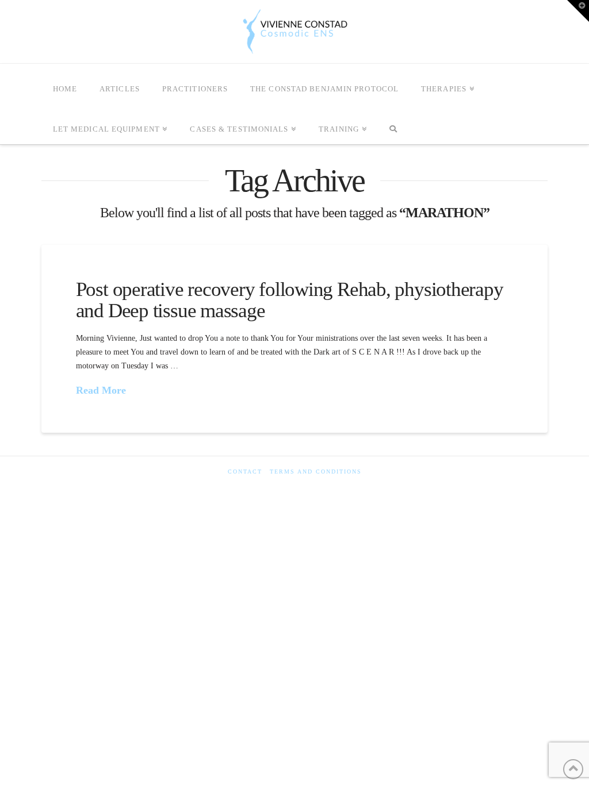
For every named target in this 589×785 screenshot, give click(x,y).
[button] (578, 11)
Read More (101, 390)
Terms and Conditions (316, 471)
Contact (245, 471)
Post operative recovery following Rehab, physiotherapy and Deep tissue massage (289, 300)
